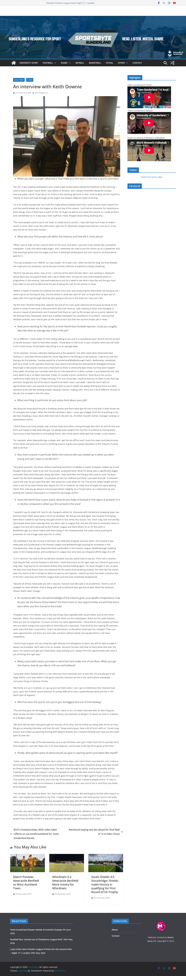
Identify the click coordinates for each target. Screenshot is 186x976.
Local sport (19, 80)
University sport (28, 62)
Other (121, 62)
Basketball (95, 62)
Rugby (64, 62)
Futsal (109, 62)
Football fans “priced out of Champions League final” (36, 939)
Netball (79, 62)
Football (48, 62)
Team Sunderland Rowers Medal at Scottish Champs (36, 929)
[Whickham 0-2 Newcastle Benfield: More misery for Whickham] (66, 856)
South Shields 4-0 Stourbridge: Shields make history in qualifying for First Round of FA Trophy (104, 884)
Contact (137, 62)
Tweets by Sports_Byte (151, 177)
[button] (54, 63)
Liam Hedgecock (41, 93)
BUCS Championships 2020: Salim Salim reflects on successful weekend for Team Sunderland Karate (36, 834)
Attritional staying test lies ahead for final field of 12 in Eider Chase (94, 831)
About (115, 929)
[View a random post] (172, 62)
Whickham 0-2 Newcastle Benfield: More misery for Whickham (65, 882)
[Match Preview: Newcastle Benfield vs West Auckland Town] (27, 856)
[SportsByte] (13, 62)
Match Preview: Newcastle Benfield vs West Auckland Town (26, 882)
